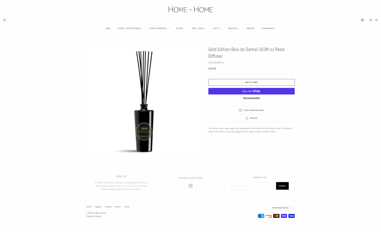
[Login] (370, 20)
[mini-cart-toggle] (376, 20)
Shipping (108, 206)
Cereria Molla (216, 62)
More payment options (251, 98)
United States (280, 207)
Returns (118, 206)
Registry (98, 206)
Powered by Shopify (93, 216)
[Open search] (4, 20)
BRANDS (250, 28)
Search (89, 206)
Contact (127, 206)
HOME (108, 28)
